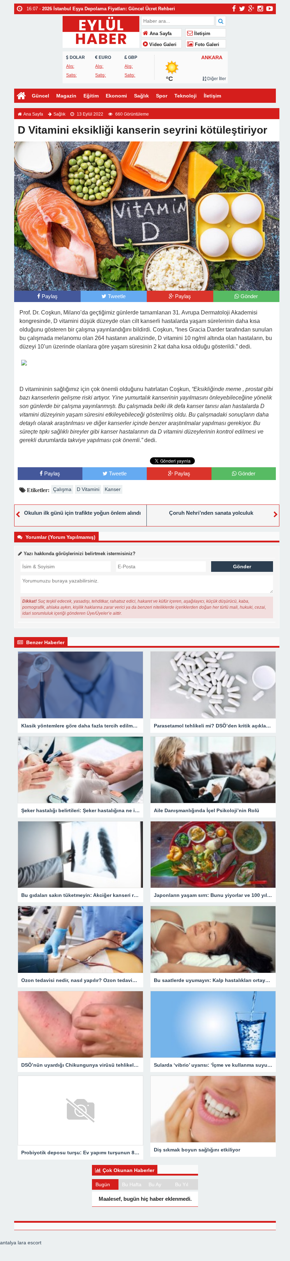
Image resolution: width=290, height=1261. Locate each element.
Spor (161, 96)
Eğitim (91, 96)
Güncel (40, 96)
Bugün (102, 1184)
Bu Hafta (131, 1184)
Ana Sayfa (160, 33)
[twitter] (242, 8)
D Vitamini (88, 489)
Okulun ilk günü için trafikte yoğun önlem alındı (82, 513)
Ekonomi (116, 96)
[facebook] (234, 8)
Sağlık (141, 96)
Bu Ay (155, 1184)
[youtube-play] (269, 8)
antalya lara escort (20, 1242)
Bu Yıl (181, 1184)
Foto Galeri (206, 44)
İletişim (201, 33)
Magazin (66, 96)
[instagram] (260, 8)
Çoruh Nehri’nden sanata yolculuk (211, 513)
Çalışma (62, 489)
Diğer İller (216, 78)
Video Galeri (162, 44)
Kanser (113, 489)
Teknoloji (185, 96)
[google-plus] (251, 8)
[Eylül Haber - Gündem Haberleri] (101, 31)
